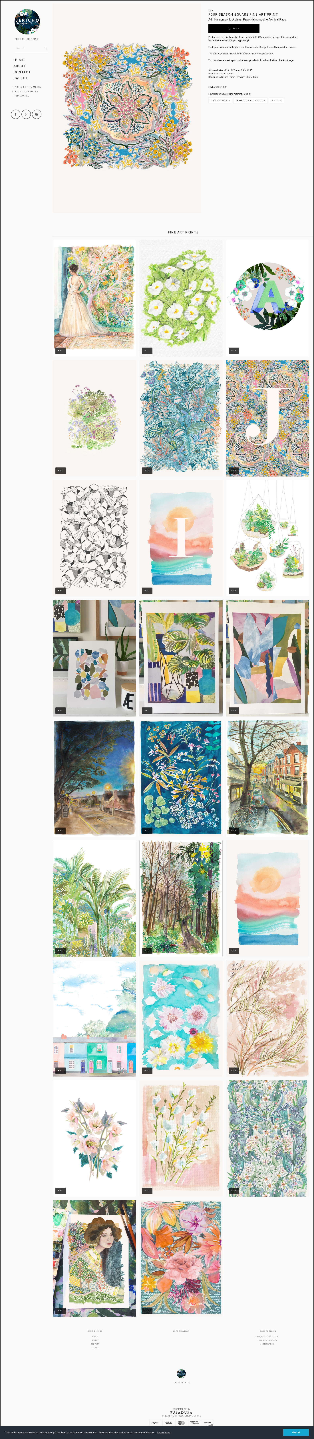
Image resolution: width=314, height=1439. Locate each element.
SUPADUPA (181, 1413)
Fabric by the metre (27, 87)
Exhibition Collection (250, 101)
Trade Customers (26, 91)
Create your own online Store (181, 1416)
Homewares (21, 96)
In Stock (276, 101)
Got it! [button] (296, 1432)
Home (19, 60)
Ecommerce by (181, 1409)
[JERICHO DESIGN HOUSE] (31, 22)
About (20, 66)
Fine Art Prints (220, 101)
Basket (21, 78)
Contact (22, 72)
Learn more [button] (163, 1432)
